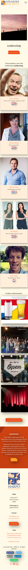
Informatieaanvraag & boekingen (14, 420)
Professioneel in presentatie (14, 533)
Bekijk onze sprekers (14, 52)
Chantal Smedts (14, 143)
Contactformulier (14, 523)
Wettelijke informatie (14, 541)
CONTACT (14, 459)
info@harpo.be (15, 516)
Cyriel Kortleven (14, 98)
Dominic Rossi (14, 187)
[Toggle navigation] (26, 2)
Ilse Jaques (14, 231)
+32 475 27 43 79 (14, 518)
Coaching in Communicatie (14, 537)
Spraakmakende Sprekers (14, 535)
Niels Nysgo (14, 276)
